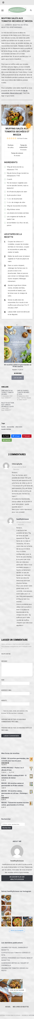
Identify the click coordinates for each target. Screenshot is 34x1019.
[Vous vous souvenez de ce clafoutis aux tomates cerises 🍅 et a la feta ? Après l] (28, 900)
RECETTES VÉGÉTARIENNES (11, 27)
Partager (17, 436)
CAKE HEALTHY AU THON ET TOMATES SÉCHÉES (7, 392)
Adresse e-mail (6, 690)
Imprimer (7, 440)
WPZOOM (31, 1015)
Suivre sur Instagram (17, 930)
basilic (3, 427)
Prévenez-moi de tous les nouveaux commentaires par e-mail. (13, 721)
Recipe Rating (6, 654)
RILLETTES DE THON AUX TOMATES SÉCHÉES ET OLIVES (7, 404)
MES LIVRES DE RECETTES (21, 1007)
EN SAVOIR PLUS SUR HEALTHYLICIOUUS (17, 878)
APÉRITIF (8, 25)
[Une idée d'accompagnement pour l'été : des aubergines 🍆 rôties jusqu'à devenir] (28, 911)
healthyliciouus (22, 519)
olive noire (18, 427)
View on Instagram (17, 990)
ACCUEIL (8, 1007)
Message (4, 661)
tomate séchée (6, 429)
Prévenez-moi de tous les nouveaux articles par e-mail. (16, 729)
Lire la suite (18, 378)
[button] (2, 10)
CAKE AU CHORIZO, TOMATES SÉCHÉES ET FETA (23, 392)
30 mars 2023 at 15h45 (19, 467)
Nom (2, 680)
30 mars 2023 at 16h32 (23, 522)
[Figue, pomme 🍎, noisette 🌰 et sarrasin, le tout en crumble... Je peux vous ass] (6, 900)
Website (4, 700)
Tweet (7, 436)
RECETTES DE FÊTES (20, 25)
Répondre (16, 469)
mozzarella (10, 427)
